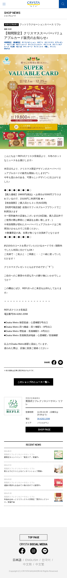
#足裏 (12, 47)
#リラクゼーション (29, 42)
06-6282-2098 (43, 419)
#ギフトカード (21, 44)
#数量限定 (16, 42)
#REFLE (7, 49)
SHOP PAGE (44, 429)
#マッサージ (28, 47)
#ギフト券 (11, 44)
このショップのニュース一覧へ (33, 382)
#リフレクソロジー (35, 44)
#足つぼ (19, 47)
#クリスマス (49, 42)
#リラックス (38, 47)
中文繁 (39, 564)
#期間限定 (8, 42)
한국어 (46, 560)
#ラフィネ (47, 44)
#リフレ (53, 47)
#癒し (47, 47)
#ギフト (40, 42)
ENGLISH (31, 560)
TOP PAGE (33, 537)
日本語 (17, 560)
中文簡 (27, 564)
